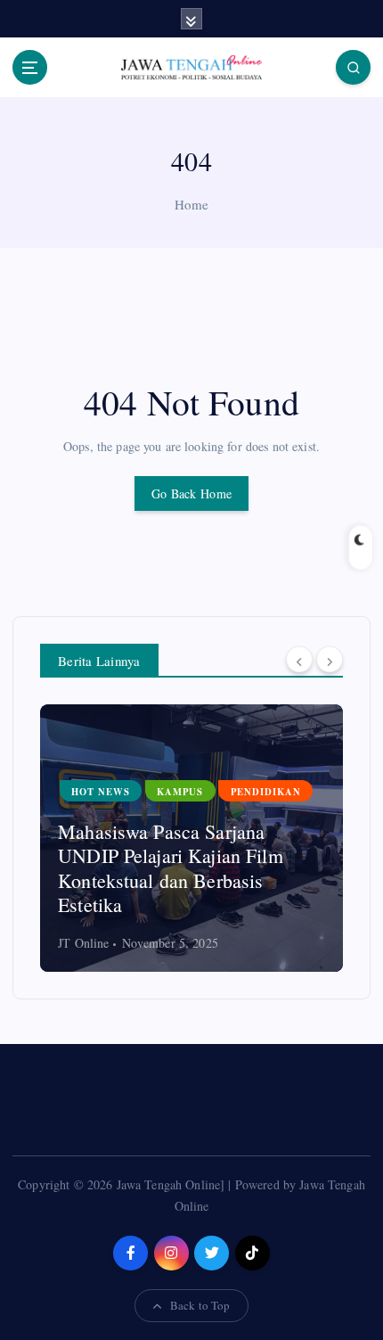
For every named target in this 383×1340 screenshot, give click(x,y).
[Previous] (299, 658)
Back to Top (200, 1305)
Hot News (258, 816)
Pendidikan (99, 792)
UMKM (333, 816)
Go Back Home (191, 493)
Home (192, 204)
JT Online (241, 942)
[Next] (329, 658)
